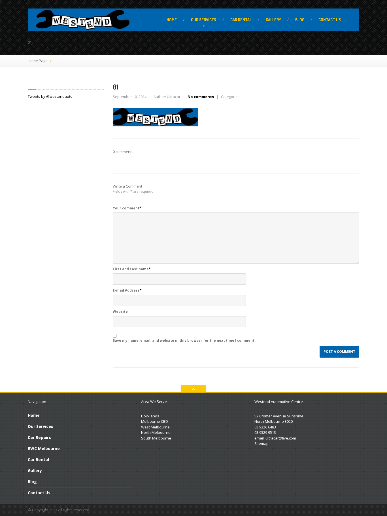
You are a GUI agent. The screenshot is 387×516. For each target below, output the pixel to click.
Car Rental (38, 459)
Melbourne (44, 448)
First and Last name (132, 269)
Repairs (39, 437)
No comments (201, 96)
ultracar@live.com (280, 438)
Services (203, 19)
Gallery (273, 19)
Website (120, 311)
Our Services (40, 426)
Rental (241, 19)
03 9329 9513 (265, 432)
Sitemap (261, 443)
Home (172, 19)
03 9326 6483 (265, 427)
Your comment (127, 208)
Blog (299, 19)
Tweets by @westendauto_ (51, 96)
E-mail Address (127, 290)
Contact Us (39, 492)
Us (329, 19)
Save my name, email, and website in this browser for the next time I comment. (184, 340)
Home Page (38, 60)
